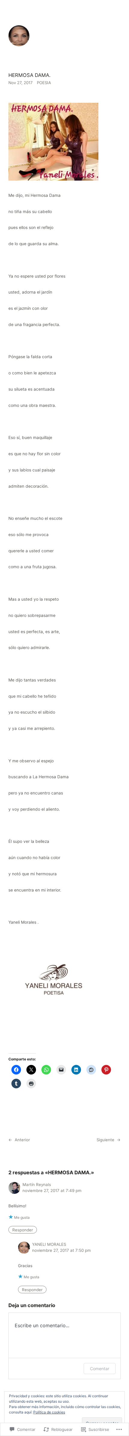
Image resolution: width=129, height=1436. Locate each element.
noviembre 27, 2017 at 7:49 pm (52, 1190)
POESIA (44, 82)
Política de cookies (49, 1412)
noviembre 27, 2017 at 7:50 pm (61, 1250)
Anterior (22, 1139)
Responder (22, 1229)
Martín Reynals (36, 1184)
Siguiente (105, 1139)
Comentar (99, 1368)
